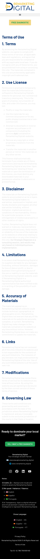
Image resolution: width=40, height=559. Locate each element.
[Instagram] (10, 471)
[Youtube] (29, 471)
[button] (20, 14)
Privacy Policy (20, 536)
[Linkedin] (23, 471)
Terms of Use (20, 544)
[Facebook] (17, 471)
